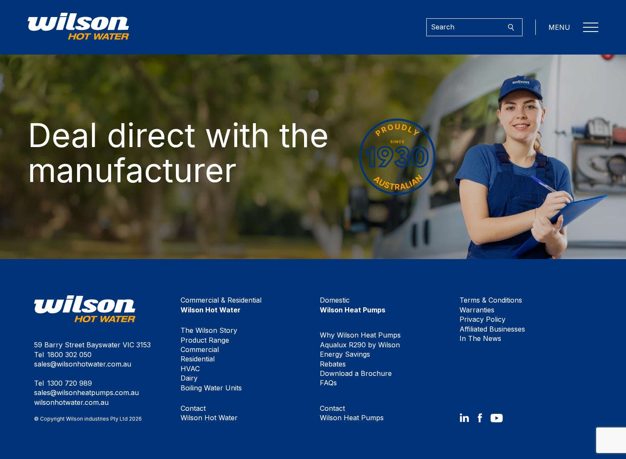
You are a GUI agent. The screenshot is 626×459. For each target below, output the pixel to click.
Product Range (205, 340)
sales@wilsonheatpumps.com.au (86, 392)
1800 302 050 (69, 354)
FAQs (328, 382)
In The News (480, 338)
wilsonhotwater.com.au (71, 402)
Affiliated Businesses (492, 329)
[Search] (511, 27)
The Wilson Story (209, 330)
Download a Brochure (356, 373)
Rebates (333, 364)
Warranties (476, 310)
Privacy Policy (482, 319)
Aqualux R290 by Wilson (360, 345)
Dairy (189, 378)
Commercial (200, 349)
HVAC (190, 368)
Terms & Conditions (490, 300)
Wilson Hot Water (209, 413)
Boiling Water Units (211, 388)
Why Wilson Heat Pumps (360, 335)
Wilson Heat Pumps (352, 413)
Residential (198, 359)
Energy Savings (345, 354)
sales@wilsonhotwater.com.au (82, 364)
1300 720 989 (69, 383)
